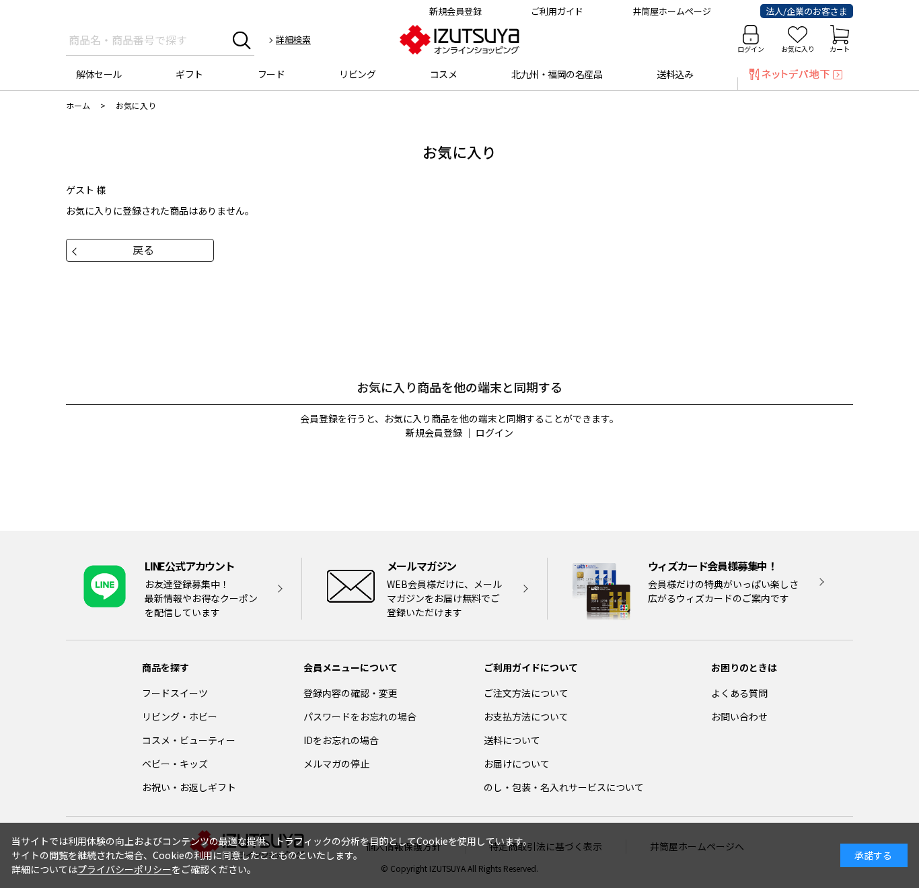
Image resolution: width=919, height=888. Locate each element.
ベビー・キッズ (175, 763)
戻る (143, 250)
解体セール (99, 74)
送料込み (675, 74)
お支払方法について (526, 716)
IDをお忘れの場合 (341, 740)
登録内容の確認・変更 (350, 693)
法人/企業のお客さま (807, 11)
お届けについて (517, 763)
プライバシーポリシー (124, 869)
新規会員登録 (455, 11)
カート (840, 49)
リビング (357, 74)
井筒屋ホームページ (671, 11)
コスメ (443, 74)
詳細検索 (293, 39)
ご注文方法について (526, 693)
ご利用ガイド (557, 11)
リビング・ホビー (179, 716)
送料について (512, 740)
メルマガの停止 (336, 763)
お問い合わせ (739, 716)
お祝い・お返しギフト (189, 787)
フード (271, 74)
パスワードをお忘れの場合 (359, 716)
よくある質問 (739, 693)
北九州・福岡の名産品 (556, 74)
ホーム (78, 105)
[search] (241, 40)
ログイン (750, 49)
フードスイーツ (175, 693)
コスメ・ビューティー (188, 740)
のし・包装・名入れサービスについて (564, 787)
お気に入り (798, 49)
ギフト (189, 74)
